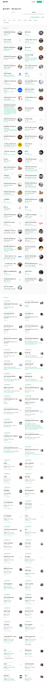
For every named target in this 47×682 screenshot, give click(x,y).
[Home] (5, 2)
